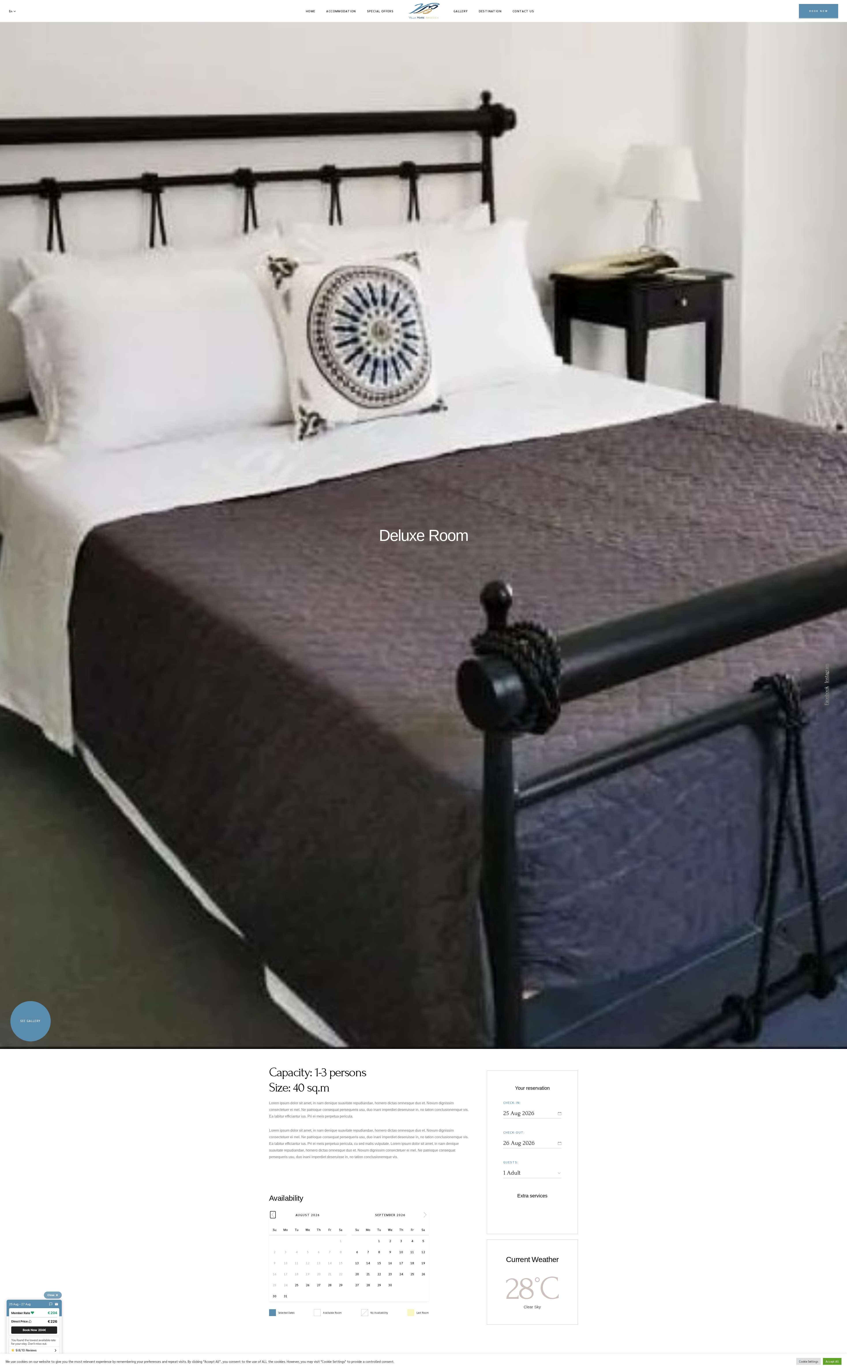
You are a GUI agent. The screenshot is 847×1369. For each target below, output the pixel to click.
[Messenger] (51, 1304)
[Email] (56, 1304)
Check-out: (514, 1132)
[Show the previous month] (273, 1215)
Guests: (510, 1162)
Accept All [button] (832, 1361)
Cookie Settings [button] (808, 1361)
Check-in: (512, 1103)
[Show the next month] (425, 1215)
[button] (34, 1329)
